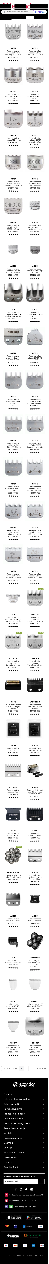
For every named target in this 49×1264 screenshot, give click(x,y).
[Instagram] (21, 1190)
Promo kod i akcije (14, 1113)
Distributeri (10, 1157)
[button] (26, 15)
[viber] (7, 1206)
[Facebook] (16, 1190)
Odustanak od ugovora (17, 1123)
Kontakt (8, 1133)
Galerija (8, 1147)
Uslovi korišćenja (13, 1118)
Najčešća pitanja (13, 1138)
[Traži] (4, 12)
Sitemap (8, 1143)
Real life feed (11, 1167)
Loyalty (8, 1162)
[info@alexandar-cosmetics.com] (31, 1190)
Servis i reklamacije (14, 1128)
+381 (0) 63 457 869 (27, 1206)
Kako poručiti (11, 1104)
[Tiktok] (26, 1190)
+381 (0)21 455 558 (27, 1201)
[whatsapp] (11, 1206)
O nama (8, 1094)
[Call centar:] (7, 1200)
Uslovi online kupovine (17, 1099)
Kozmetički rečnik (14, 1152)
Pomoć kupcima (13, 1109)
